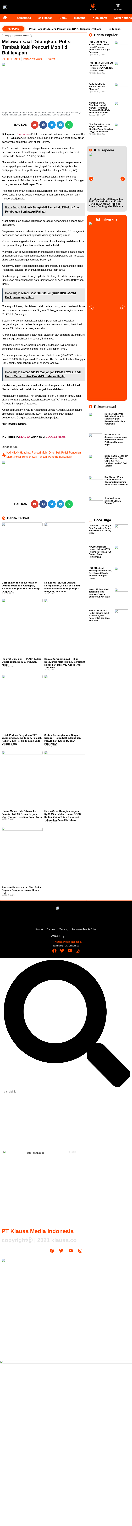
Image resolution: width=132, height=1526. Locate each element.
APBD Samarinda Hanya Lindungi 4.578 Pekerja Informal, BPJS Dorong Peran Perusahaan (100, 552)
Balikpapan (45, 17)
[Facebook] (54, 951)
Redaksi (51, 929)
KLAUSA (24, 436)
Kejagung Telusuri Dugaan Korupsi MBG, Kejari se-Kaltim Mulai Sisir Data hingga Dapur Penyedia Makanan (62, 587)
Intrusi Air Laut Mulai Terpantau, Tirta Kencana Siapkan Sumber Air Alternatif (99, 593)
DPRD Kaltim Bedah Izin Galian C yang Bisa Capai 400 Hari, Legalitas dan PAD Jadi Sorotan (116, 461)
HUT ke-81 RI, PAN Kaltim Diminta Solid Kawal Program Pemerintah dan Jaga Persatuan (99, 47)
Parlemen (76, 1117)
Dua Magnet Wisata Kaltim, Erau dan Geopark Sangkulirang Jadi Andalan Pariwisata (116, 481)
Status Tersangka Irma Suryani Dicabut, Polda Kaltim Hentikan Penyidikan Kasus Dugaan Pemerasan (62, 739)
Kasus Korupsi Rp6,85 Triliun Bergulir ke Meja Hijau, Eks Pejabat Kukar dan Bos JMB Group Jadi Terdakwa (64, 663)
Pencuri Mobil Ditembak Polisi (50, 452)
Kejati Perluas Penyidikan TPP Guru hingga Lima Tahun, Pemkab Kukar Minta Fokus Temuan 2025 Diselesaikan (22, 739)
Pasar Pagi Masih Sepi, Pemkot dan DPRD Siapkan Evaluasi (65, 28)
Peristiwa (10, 1124)
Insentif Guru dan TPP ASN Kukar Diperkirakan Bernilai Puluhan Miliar (21, 661)
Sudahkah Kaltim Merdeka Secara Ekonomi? (97, 86)
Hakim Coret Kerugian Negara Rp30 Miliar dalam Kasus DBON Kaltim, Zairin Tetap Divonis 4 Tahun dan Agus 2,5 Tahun (62, 815)
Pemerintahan (78, 1124)
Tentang (63, 929)
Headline (25, 452)
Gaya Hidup (77, 1110)
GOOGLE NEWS (56, 436)
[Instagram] (77, 951)
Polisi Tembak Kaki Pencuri (30, 456)
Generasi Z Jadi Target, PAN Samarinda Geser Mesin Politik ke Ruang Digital (100, 529)
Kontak (39, 929)
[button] (34, 125)
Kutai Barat (99, 17)
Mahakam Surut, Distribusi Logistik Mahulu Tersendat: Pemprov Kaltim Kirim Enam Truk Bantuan (100, 108)
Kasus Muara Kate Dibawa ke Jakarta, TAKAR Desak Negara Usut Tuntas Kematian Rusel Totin (22, 814)
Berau (63, 17)
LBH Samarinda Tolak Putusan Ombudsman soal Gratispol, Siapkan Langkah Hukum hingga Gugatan (21, 587)
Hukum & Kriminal (22, 36)
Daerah (9, 1104)
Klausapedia (77, 1131)
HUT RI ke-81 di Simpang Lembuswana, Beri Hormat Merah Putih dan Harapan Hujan (101, 67)
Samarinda (24, 17)
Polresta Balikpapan (60, 456)
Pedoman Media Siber (84, 929)
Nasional (9, 1110)
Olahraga (76, 1104)
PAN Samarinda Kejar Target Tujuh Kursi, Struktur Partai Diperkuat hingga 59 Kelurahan (101, 128)
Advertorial (77, 1138)
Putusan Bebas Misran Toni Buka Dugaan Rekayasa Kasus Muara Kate (21, 890)
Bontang (80, 17)
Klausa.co (23, 134)
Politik (8, 1131)
